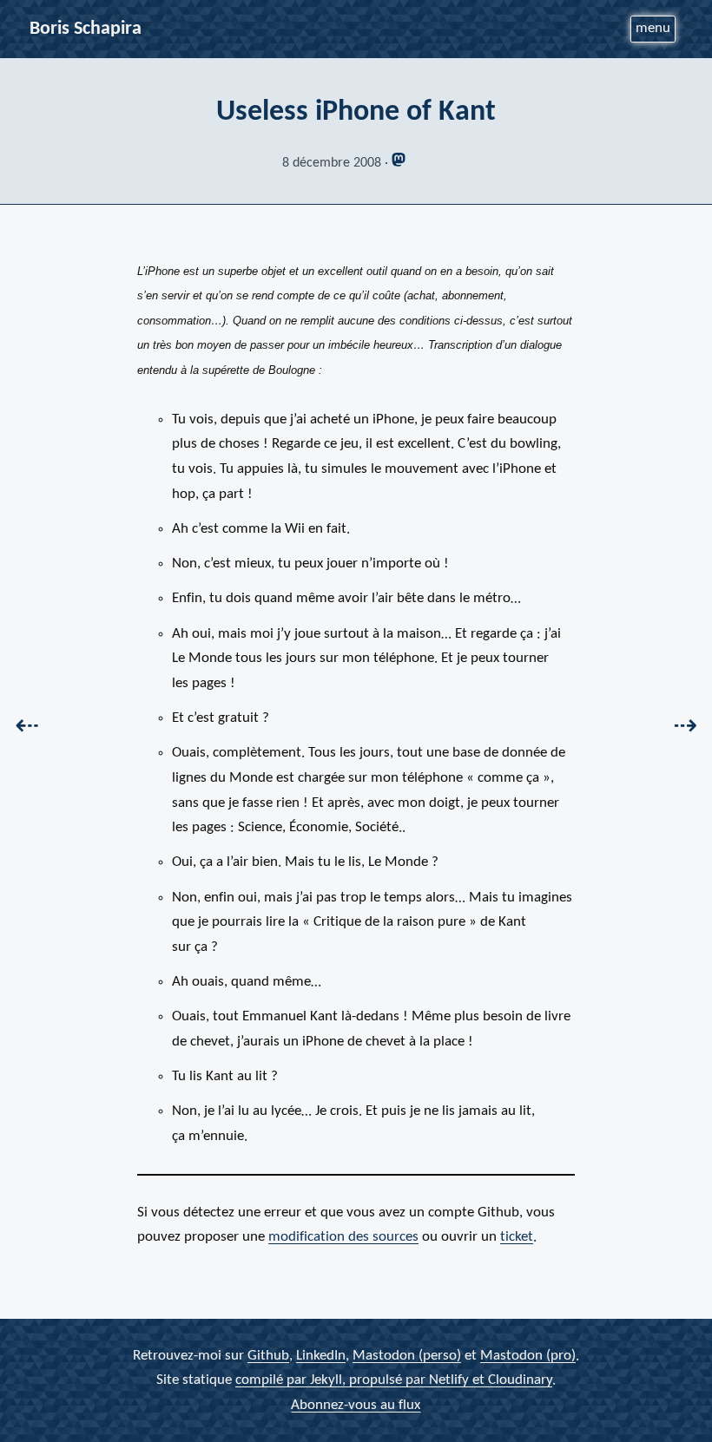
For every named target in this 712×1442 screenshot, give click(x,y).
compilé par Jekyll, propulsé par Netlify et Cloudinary (393, 1380)
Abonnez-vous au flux (355, 1404)
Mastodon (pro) (528, 1354)
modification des (343, 1236)
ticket (516, 1236)
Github (268, 1354)
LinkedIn (321, 1354)
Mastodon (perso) (407, 1354)
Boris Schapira (86, 29)
